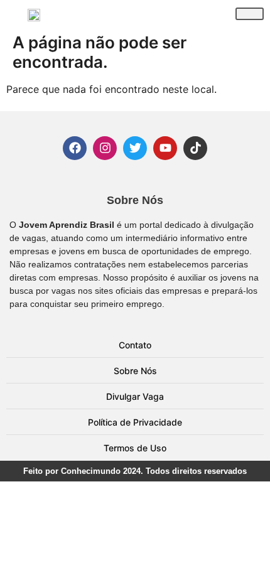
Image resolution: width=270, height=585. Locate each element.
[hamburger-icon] (249, 14)
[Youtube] (165, 148)
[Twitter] (135, 148)
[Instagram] (105, 148)
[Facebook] (75, 148)
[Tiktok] (195, 148)
